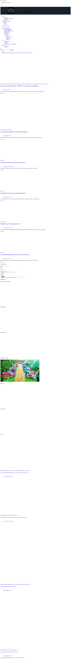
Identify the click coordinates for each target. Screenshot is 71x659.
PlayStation (4, 22)
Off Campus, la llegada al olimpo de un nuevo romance (8, 586)
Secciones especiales (5, 28)
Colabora (6, 42)
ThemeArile (23, 657)
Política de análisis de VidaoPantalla (10, 44)
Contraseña (2, 272)
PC (3, 27)
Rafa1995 (4, 135)
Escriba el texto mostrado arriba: (11, 277)
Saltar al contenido (3, 0)
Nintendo (4, 20)
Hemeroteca (9, 39)
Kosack (4, 197)
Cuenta (3, 45)
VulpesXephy (5, 166)
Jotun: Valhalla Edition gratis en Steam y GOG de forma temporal (14, 254)
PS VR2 (6, 24)
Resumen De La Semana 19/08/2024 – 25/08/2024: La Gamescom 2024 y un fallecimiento (17, 52)
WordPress (13, 657)
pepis (4, 89)
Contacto (6, 43)
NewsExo (17, 657)
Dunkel (4, 258)
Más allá (6, 34)
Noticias (6, 17)
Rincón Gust (7, 32)
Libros (8, 36)
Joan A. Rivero (5, 476)
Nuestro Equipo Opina (8, 29)
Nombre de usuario (3, 271)
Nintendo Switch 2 (8, 21)
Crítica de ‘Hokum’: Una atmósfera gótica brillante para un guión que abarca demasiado (13, 517)
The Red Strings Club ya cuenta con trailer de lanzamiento (12, 193)
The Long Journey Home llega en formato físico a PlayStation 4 (14, 131)
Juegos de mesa (9, 37)
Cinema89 (5, 655)
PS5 (5, 23)
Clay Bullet (5, 227)
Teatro (8, 38)
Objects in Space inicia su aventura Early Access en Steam (12, 162)
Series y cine (9, 35)
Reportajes (6, 19)
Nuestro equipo (7, 41)
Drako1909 (5, 590)
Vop (3, 40)
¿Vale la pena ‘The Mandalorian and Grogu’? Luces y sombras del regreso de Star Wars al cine (14, 472)
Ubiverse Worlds (7, 31)
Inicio (3, 16)
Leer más (1, 93)
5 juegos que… (7, 33)
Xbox (3, 25)
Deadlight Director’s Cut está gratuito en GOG (10, 223)
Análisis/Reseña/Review (9, 18)
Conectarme (7, 46)
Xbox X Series (7, 26)
